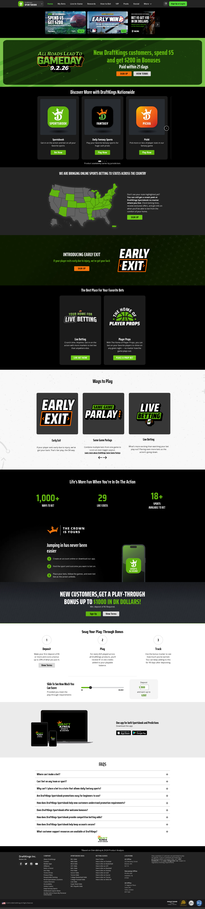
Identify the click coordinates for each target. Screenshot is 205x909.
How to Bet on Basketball (104, 864)
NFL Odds (74, 859)
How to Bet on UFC (102, 866)
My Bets (61, 4)
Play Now (102, 152)
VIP (117, 4)
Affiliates (47, 866)
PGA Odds (74, 870)
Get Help (47, 870)
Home (50, 4)
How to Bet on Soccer (103, 875)
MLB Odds (74, 864)
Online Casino (48, 886)
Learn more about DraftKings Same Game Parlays (102, 453)
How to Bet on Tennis (103, 877)
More (146, 4)
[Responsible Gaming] (165, 3)
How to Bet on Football (103, 861)
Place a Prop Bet (124, 357)
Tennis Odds (75, 875)
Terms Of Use (48, 873)
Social (136, 4)
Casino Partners (49, 882)
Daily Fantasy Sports (50, 888)
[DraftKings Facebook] (21, 864)
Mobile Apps (48, 864)
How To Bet (100, 859)
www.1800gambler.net (170, 861)
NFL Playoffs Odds (77, 886)
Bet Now (58, 152)
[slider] (90, 687)
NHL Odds (74, 868)
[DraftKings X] (26, 864)
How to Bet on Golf (102, 873)
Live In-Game (76, 4)
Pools (126, 4)
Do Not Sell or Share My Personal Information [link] (55, 894)
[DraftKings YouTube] (36, 864)
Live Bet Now (80, 357)
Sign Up (124, 73)
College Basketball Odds (79, 877)
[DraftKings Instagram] (31, 864)
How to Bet (105, 4)
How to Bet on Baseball (104, 868)
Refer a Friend (48, 868)
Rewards (91, 4)
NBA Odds (74, 861)
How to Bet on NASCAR (104, 879)
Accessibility (48, 884)
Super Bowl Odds (76, 884)
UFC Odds (74, 866)
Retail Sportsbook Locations (53, 879)
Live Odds (74, 882)
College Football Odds (78, 879)
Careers (46, 861)
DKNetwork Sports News (52, 891)
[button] (65, 22)
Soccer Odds (75, 873)
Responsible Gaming (51, 877)
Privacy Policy (48, 875)
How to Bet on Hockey (103, 870)
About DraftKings (50, 859)
